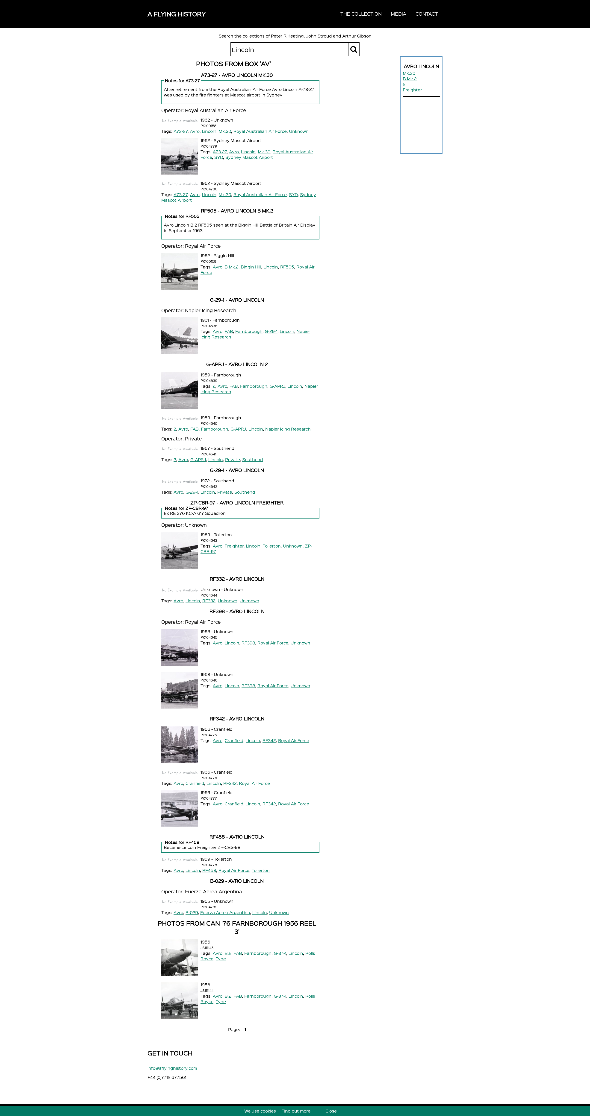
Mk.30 (409, 73)
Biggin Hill (251, 267)
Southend (252, 459)
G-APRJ (277, 386)
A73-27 (181, 131)
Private (232, 459)
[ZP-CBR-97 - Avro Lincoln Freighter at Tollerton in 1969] (179, 550)
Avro (195, 131)
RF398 (248, 643)
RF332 (208, 600)
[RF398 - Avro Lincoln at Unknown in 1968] (179, 647)
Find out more (296, 1110)
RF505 (287, 267)
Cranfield (234, 740)
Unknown (299, 131)
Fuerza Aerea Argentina (225, 912)
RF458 (209, 870)
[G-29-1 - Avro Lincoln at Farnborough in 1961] (179, 335)
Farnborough (249, 331)
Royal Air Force (272, 643)
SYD (218, 157)
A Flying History (177, 13)
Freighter (412, 90)
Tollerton (272, 546)
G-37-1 (280, 953)
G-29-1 (271, 331)
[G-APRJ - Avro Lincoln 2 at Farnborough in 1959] (179, 390)
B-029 (192, 912)
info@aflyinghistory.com (172, 1068)
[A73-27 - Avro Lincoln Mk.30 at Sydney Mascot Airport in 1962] (179, 156)
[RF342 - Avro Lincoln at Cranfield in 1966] (179, 744)
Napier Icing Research (288, 429)
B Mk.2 (410, 79)
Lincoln (209, 131)
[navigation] (389, 14)
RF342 (269, 740)
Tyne (221, 959)
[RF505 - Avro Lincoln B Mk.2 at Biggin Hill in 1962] (179, 271)
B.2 (228, 953)
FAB (229, 331)
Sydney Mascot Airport (249, 157)
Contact (427, 14)
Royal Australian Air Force (260, 131)
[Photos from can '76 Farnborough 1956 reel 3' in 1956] (179, 957)
